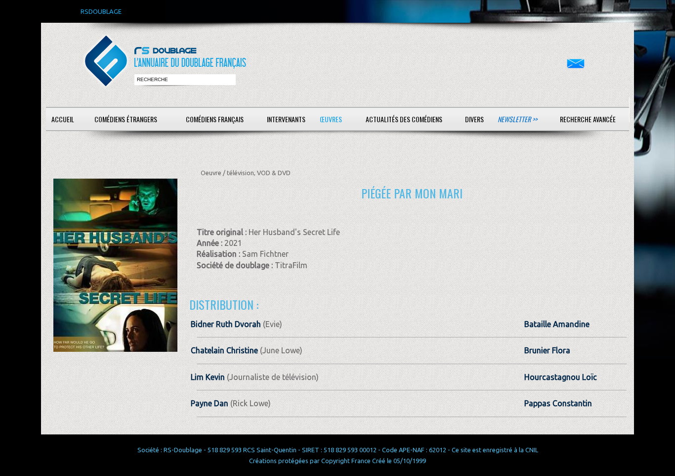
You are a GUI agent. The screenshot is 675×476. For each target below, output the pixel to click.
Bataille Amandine (557, 324)
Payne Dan (209, 403)
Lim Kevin (208, 377)
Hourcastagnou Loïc (560, 377)
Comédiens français (215, 119)
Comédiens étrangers (125, 119)
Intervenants (286, 119)
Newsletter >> (517, 119)
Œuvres (331, 119)
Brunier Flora (547, 350)
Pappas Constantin (558, 403)
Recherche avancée (588, 119)
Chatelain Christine (224, 350)
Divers (474, 119)
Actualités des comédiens (404, 119)
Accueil (62, 119)
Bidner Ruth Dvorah (226, 324)
